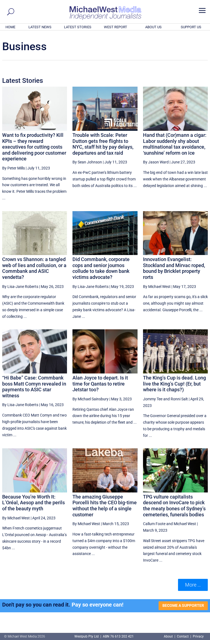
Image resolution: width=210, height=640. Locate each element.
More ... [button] (193, 585)
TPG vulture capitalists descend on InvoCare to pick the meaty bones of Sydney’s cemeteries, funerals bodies (174, 505)
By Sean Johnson (87, 162)
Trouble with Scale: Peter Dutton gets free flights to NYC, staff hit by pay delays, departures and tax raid (102, 144)
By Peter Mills (13, 168)
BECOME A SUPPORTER (183, 605)
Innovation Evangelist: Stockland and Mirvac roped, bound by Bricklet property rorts (174, 268)
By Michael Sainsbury (90, 399)
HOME (10, 27)
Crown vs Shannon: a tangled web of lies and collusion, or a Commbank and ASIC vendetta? (34, 268)
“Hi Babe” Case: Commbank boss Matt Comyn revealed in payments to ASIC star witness (34, 386)
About (169, 636)
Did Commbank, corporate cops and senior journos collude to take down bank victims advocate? (101, 268)
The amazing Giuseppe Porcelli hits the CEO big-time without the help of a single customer (104, 505)
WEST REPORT (115, 27)
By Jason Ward (156, 162)
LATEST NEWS (39, 27)
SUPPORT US (191, 27)
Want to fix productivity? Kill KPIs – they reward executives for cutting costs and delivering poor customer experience (34, 147)
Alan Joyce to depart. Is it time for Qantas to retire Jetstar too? (100, 383)
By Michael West (157, 286)
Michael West (185, 524)
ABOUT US (153, 27)
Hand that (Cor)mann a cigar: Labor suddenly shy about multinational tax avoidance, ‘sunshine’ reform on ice (174, 144)
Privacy (198, 636)
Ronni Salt (179, 399)
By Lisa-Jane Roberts (20, 286)
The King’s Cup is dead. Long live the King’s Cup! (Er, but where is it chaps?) (174, 383)
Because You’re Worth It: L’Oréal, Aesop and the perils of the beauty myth (33, 502)
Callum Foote (154, 524)
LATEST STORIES (77, 27)
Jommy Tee (152, 399)
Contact (183, 636)
